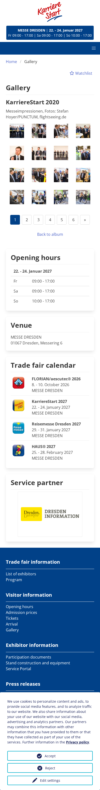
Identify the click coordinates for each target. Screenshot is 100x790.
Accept (50, 756)
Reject (50, 768)
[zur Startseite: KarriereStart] (50, 12)
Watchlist (83, 73)
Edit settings (50, 780)
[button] (93, 48)
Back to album (50, 234)
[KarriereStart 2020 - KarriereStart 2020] (17, 131)
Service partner (37, 482)
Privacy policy (77, 742)
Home (11, 61)
